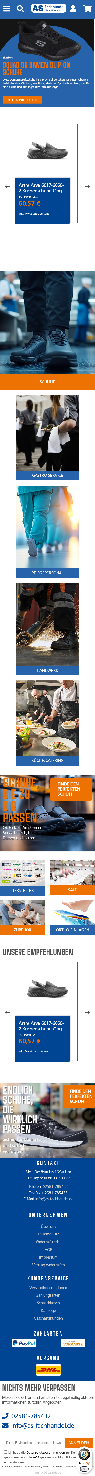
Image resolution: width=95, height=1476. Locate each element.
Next (84, 186)
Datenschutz (48, 1234)
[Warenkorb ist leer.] (87, 9)
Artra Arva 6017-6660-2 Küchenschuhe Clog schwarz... (41, 190)
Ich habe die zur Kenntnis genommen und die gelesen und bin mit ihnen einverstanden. (43, 1457)
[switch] (84, 1469)
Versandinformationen (48, 1287)
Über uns (48, 1226)
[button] (79, 1443)
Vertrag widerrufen (48, 1265)
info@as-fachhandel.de (54, 1199)
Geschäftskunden (48, 1318)
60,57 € (29, 203)
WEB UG (54, 1472)
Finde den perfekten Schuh (69, 789)
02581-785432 (55, 1186)
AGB (48, 1249)
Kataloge (48, 1310)
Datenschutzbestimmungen (46, 1453)
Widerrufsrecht (48, 1242)
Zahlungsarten (48, 1295)
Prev (11, 186)
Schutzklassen (48, 1303)
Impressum (48, 1257)
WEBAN (41, 1472)
